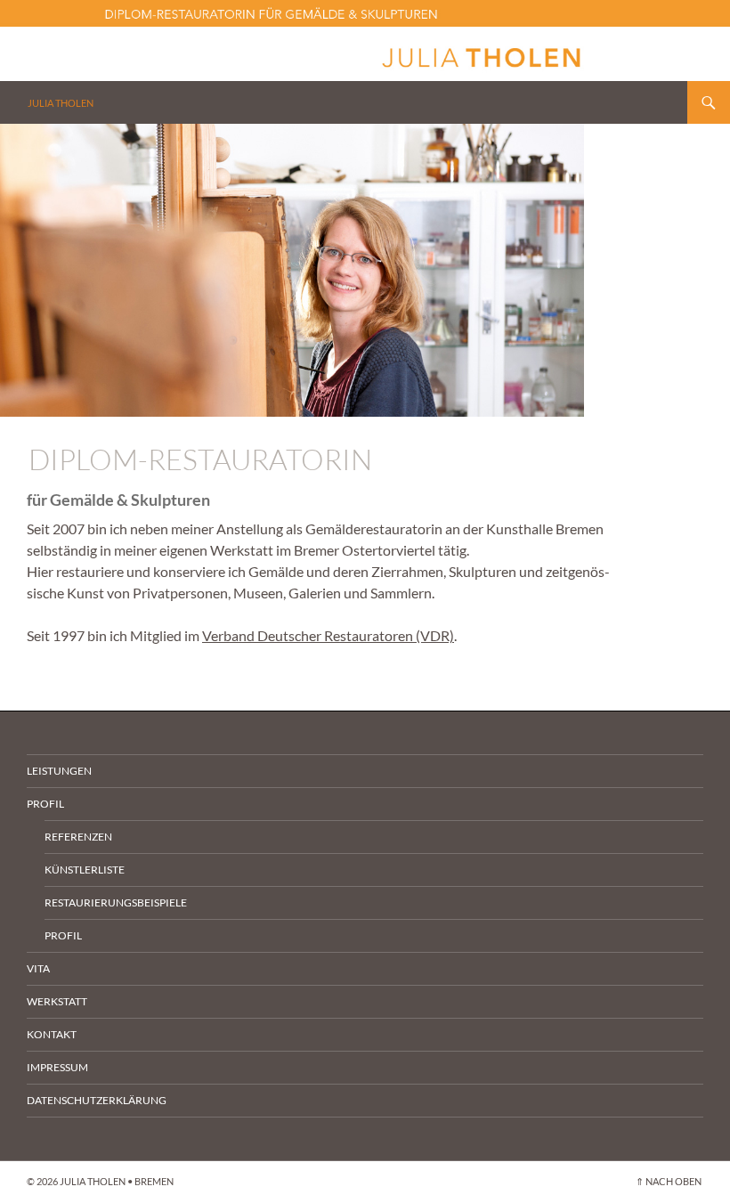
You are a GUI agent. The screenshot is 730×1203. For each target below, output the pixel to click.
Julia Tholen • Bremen (117, 1181)
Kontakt (52, 1034)
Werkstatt (57, 1001)
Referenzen (78, 836)
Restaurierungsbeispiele (116, 902)
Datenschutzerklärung (96, 1100)
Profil (45, 803)
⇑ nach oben (669, 1181)
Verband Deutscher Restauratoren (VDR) (328, 635)
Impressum (57, 1067)
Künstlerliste (85, 869)
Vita (38, 968)
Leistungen (59, 770)
